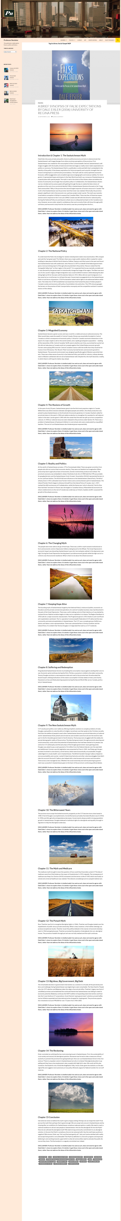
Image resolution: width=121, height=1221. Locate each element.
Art (85, 40)
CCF (50, 1157)
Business (63, 40)
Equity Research (109, 40)
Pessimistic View (62, 1161)
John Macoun (98, 1159)
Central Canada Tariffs (60, 1157)
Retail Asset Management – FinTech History (14, 100)
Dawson (42, 1159)
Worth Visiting (93, 40)
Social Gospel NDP (94, 1161)
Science (80, 40)
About (101, 40)
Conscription (88, 1157)
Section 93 (83, 1161)
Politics (71, 40)
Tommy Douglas (73, 1163)
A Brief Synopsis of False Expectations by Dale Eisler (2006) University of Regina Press (69, 109)
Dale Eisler (98, 1157)
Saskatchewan (73, 1161)
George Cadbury (81, 1159)
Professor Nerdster (11, 40)
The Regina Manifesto (60, 1163)
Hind (90, 1159)
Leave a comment (58, 116)
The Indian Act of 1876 (46, 1163)
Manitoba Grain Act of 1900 (47, 1161)
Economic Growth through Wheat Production (60, 1159)
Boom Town (43, 1157)
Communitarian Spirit (76, 1157)
